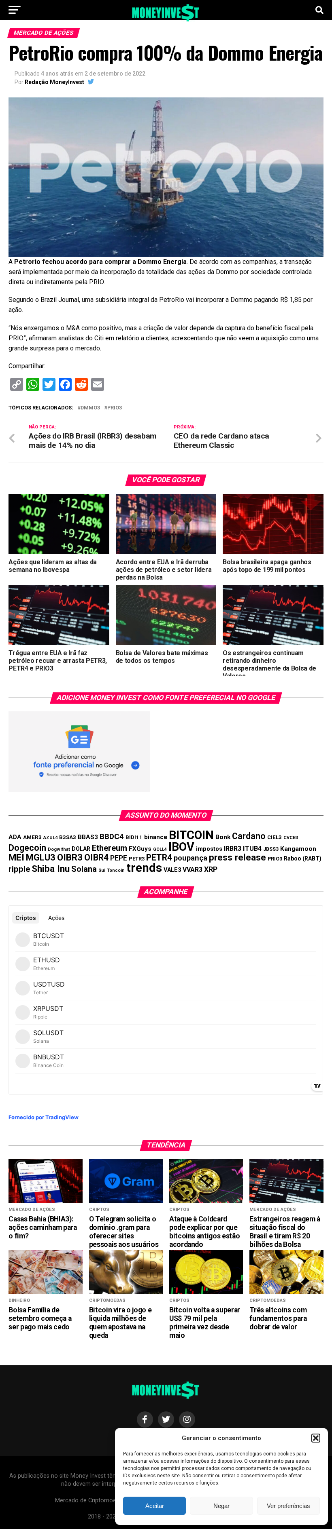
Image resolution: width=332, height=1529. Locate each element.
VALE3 (172, 869)
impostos (209, 848)
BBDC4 (112, 836)
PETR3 (137, 859)
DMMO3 (90, 408)
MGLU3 (40, 857)
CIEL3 (274, 837)
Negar (221, 1505)
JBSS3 (271, 849)
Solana (84, 869)
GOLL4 (160, 849)
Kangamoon (298, 848)
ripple (19, 869)
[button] (316, 1438)
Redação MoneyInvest (54, 82)
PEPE (118, 858)
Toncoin (116, 870)
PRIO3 (114, 408)
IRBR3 (232, 848)
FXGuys (140, 848)
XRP (210, 869)
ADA (15, 837)
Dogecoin (27, 848)
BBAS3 (88, 837)
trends (144, 868)
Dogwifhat (59, 849)
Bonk (222, 837)
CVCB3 (290, 837)
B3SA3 (67, 837)
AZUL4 (50, 837)
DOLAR (81, 849)
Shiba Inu (51, 868)
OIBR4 (96, 857)
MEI (16, 857)
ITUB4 (252, 848)
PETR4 (159, 857)
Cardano (249, 836)
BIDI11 (134, 837)
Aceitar (154, 1505)
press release (237, 857)
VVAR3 (192, 869)
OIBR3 (70, 857)
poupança (190, 858)
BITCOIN (191, 835)
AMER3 (32, 837)
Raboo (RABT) (302, 858)
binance (155, 837)
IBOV (181, 847)
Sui (101, 870)
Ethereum (109, 848)
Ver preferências (288, 1505)
